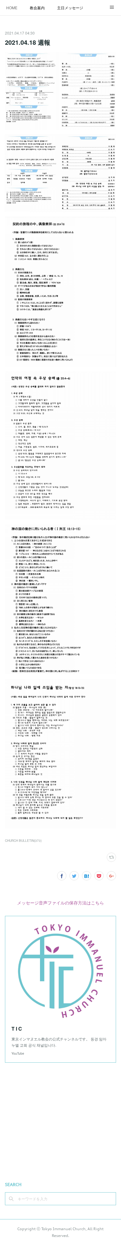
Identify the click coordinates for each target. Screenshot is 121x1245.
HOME (11, 7)
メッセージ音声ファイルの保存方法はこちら (60, 903)
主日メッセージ (70, 7)
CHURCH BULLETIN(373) (23, 840)
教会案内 (37, 7)
